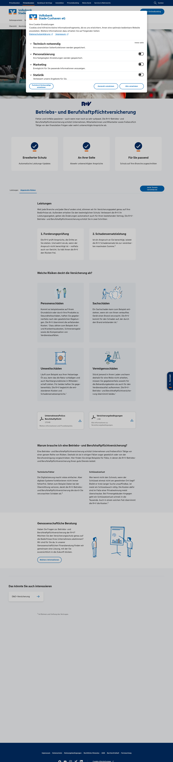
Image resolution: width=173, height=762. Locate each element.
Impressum (60, 34)
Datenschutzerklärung (40, 34)
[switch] (141, 53)
